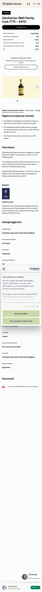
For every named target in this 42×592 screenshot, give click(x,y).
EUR (34, 4)
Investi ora (21, 27)
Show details (30, 306)
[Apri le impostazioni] (28, 4)
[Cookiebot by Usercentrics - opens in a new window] (29, 269)
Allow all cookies (21, 314)
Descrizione (29, 110)
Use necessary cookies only (21, 321)
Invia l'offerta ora (21, 67)
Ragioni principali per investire (13, 110)
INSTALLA (35, 587)
